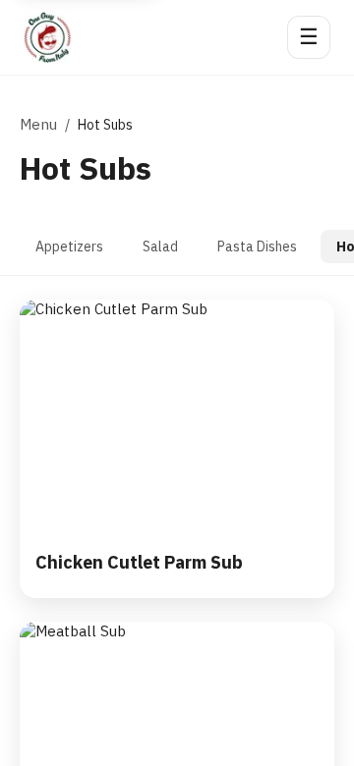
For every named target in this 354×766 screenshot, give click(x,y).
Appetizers (69, 246)
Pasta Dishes (257, 246)
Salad (160, 246)
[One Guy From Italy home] (47, 37)
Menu (38, 124)
